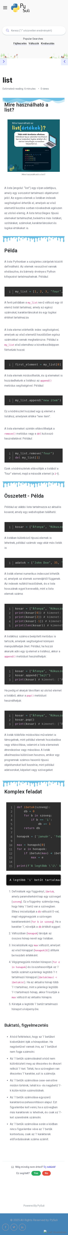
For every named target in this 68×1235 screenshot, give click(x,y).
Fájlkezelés (20, 43)
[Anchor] (60, 107)
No (46, 1173)
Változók (34, 43)
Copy (58, 289)
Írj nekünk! (50, 1167)
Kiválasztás (48, 43)
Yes (36, 1173)
